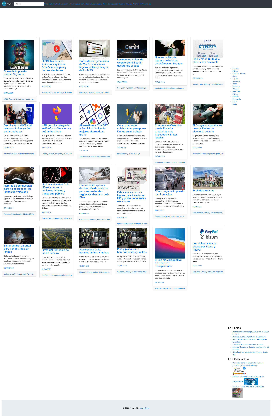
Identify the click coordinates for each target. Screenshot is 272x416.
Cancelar (12, 99)
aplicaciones (9, 274)
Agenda (158, 288)
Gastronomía (198, 213)
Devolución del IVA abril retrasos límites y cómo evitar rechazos (18, 128)
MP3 (102, 92)
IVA (14, 154)
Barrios (59, 92)
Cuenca (235, 89)
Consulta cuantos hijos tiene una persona (249, 337)
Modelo (181, 288)
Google (131, 88)
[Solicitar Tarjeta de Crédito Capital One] (237, 393)
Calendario (83, 219)
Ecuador (64, 4)
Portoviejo (236, 99)
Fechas (129, 223)
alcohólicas (159, 88)
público (67, 218)
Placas (139, 272)
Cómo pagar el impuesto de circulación (169, 193)
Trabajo (137, 154)
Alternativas (84, 157)
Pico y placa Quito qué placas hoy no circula (206, 60)
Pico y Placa (210, 84)
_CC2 (6, 99)
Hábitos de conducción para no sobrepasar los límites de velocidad (18, 188)
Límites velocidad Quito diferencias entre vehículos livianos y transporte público (56, 189)
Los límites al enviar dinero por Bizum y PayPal (205, 246)
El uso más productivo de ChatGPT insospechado (168, 263)
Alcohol (196, 154)
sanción (106, 272)
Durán (234, 104)
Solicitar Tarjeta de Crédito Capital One (248, 387)
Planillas (122, 4)
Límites (97, 92)
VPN (70, 154)
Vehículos (85, 4)
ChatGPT (93, 157)
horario (195, 84)
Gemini (124, 88)
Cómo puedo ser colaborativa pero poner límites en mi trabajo (131, 128)
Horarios (82, 272)
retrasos (33, 154)
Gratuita (51, 154)
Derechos (20, 99)
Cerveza (202, 154)
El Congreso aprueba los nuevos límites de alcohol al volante (207, 128)
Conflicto (45, 275)
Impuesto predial (31, 99)
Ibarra (234, 101)
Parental (30, 274)
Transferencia (220, 272)
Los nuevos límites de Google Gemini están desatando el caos (130, 62)
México (144, 223)
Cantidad (196, 272)
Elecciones (121, 223)
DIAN (108, 219)
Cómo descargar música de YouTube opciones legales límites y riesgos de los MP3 (94, 66)
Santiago (236, 86)
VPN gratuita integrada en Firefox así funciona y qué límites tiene (56, 128)
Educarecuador (96, 4)
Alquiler (53, 92)
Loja (211, 213)
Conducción (17, 214)
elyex (9, 3)
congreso (210, 154)
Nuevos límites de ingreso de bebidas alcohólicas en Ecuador (169, 60)
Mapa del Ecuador (110, 4)
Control (17, 274)
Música (107, 92)
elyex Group (144, 408)
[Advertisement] (64, 22)
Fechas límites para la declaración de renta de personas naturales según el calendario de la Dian (94, 191)
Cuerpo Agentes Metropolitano (138, 4)
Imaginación (166, 288)
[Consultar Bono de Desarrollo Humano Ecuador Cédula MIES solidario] (239, 371)
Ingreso (181, 88)
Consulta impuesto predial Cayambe (15, 73)
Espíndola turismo (203, 190)
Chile (234, 76)
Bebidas (167, 88)
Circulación (159, 216)
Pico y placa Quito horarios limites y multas (94, 251)
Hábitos (26, 214)
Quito (217, 84)
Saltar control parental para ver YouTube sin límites (17, 248)
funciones (101, 157)
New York (236, 91)
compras (166, 162)
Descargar (83, 92)
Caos (119, 88)
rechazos (26, 154)
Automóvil (8, 214)
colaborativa (122, 154)
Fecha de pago (177, 216)
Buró (46, 4)
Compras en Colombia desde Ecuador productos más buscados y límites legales (168, 131)
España (70, 92)
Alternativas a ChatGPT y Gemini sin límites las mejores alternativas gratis (93, 130)
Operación (211, 272)
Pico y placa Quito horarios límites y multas (132, 250)
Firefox (44, 154)
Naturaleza (217, 213)
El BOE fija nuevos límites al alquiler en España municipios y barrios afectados (54, 66)
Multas (95, 272)
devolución (8, 154)
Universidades (74, 4)
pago (142, 88)
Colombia (159, 162)
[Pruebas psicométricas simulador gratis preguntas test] (251, 381)
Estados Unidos (238, 73)
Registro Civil (54, 4)
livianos (60, 218)
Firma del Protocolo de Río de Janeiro (55, 251)
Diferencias (46, 218)
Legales (91, 92)
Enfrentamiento (56, 275)
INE (133, 223)
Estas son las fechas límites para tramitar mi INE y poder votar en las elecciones (131, 197)
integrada (58, 154)
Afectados (46, 92)
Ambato (235, 96)
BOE (64, 92)
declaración (101, 219)
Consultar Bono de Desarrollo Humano (248, 344)
